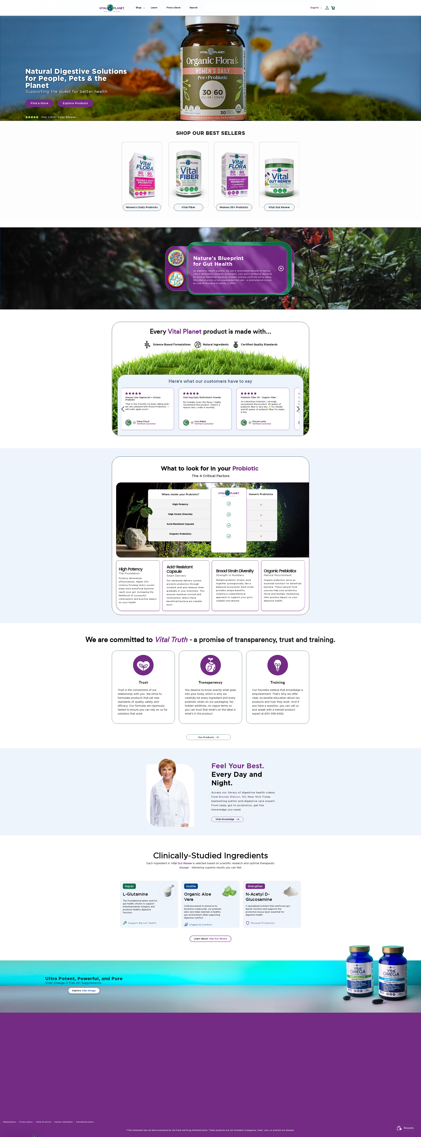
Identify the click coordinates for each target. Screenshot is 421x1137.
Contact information (63, 1122)
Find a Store (285, 1075)
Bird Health (241, 1062)
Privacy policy (26, 1122)
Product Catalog (287, 1059)
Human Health (243, 1045)
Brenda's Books (286, 1102)
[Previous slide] (123, 409)
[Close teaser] (34, 1127)
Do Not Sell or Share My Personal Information (292, 1110)
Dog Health (241, 1051)
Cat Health (241, 1057)
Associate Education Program (289, 1067)
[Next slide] (298, 409)
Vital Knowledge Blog (290, 1086)
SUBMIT (212, 1047)
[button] (138, 7)
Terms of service (43, 1122)
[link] (210, 68)
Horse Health (242, 1068)
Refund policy (9, 1122)
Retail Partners (286, 1053)
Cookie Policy (286, 1123)
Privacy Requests (288, 1118)
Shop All (283, 1042)
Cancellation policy (85, 1122)
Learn (281, 1047)
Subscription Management (285, 1094)
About (281, 1081)
